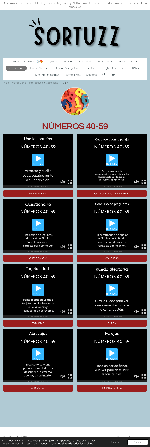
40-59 (64, 82)
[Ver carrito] (113, 74)
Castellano (52, 82)
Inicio (6, 82)
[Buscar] (104, 74)
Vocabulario (19, 82)
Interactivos (36, 82)
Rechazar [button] (115, 442)
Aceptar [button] (138, 442)
